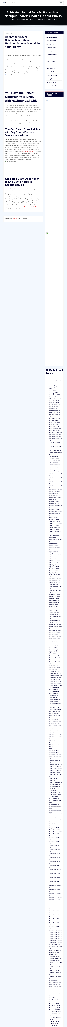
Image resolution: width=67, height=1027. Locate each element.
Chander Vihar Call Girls (55, 683)
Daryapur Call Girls (54, 750)
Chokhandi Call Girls (54, 719)
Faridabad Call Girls (54, 952)
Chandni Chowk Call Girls (55, 685)
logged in (14, 218)
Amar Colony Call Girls (54, 412)
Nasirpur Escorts (34, 57)
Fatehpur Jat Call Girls (54, 960)
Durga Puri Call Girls (54, 828)
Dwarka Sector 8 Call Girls (55, 940)
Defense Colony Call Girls (55, 770)
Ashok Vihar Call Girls (54, 472)
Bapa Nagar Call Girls (54, 573)
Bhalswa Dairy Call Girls (55, 624)
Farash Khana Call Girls (55, 950)
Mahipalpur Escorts (51, 54)
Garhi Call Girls (52, 998)
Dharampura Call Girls (54, 798)
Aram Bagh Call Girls (54, 456)
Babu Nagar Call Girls (54, 527)
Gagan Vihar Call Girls (54, 984)
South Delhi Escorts (51, 37)
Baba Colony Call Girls (54, 521)
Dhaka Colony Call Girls (55, 792)
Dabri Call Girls (52, 733)
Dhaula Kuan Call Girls (54, 804)
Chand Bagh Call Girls (54, 679)
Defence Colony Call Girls (55, 766)
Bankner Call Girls (53, 571)
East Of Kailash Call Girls (55, 944)
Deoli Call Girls (52, 780)
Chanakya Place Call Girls (55, 675)
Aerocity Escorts (50, 79)
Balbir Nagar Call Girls (54, 561)
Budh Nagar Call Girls (54, 656)
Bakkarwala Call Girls (54, 557)
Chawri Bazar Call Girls (54, 695)
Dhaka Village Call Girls (55, 794)
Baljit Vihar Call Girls (54, 567)
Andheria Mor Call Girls (55, 434)
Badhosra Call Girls (54, 535)
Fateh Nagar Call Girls (54, 956)
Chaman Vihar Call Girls (55, 673)
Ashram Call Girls (53, 493)
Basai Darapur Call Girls (55, 578)
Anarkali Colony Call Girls (55, 432)
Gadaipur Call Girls (53, 980)
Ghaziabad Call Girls (54, 1021)
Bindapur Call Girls (53, 648)
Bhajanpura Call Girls (54, 620)
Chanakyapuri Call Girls (55, 677)
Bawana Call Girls (53, 584)
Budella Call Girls (53, 654)
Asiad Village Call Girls (54, 495)
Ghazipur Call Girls (53, 1023)
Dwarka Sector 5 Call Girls (55, 934)
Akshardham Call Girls (54, 401)
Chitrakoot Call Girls (54, 713)
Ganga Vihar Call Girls (54, 992)
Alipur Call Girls (53, 408)
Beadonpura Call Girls (54, 594)
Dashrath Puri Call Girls (55, 754)
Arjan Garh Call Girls (54, 458)
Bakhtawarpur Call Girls (55, 555)
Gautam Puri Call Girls (54, 1010)
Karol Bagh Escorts (51, 61)
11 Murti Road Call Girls (55, 379)
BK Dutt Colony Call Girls (55, 650)
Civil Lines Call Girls (54, 723)
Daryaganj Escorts (51, 82)
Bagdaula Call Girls (53, 543)
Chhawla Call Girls (53, 701)
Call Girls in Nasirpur (28, 151)
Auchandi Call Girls (54, 501)
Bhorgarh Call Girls (54, 644)
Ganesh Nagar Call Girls (55, 990)
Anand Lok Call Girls (54, 424)
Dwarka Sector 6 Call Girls (55, 936)
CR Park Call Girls (53, 729)
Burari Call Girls (53, 669)
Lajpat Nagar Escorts (52, 58)
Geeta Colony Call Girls (55, 1011)
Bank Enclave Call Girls (54, 569)
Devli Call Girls (52, 790)
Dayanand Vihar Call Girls (55, 764)
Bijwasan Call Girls (53, 646)
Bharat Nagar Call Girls (55, 630)
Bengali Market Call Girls (55, 602)
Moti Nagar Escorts (51, 51)
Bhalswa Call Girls (53, 622)
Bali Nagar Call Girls (54, 563)
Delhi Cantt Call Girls (54, 778)
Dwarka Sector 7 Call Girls (55, 938)
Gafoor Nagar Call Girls (55, 982)
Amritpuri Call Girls (54, 420)
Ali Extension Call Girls (54, 404)
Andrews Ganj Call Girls (55, 436)
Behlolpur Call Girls (54, 600)
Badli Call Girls (52, 537)
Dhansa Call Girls (53, 796)
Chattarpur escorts (51, 75)
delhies (7, 52)
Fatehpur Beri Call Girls (55, 958)
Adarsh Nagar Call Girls (55, 385)
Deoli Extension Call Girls (55, 782)
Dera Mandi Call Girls (54, 784)
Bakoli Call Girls (53, 559)
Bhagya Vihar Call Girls (54, 614)
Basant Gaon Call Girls (54, 580)
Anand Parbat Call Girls (55, 428)
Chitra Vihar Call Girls (54, 711)
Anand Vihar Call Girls (54, 430)
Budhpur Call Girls (53, 665)
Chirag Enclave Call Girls (55, 709)
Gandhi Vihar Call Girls (54, 988)
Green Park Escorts (51, 65)
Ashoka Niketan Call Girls (55, 489)
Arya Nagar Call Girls (54, 462)
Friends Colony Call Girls (55, 970)
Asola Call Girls (52, 499)
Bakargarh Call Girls (54, 553)
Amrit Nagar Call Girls (54, 418)
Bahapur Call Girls (53, 545)
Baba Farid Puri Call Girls (55, 523)
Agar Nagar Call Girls (54, 393)
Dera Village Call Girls (54, 786)
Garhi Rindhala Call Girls (55, 1006)
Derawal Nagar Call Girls (55, 788)
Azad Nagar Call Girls (54, 509)
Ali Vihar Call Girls (53, 406)
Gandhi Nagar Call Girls (55, 986)
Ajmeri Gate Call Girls (54, 397)
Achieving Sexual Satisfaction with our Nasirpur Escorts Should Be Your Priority (37, 19)
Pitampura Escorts (51, 47)
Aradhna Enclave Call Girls (55, 450)
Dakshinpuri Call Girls (54, 745)
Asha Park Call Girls (54, 468)
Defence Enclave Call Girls (55, 768)
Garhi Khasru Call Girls (54, 1004)
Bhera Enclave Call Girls (55, 636)
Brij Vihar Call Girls (53, 652)
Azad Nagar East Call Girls (55, 511)
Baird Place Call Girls (54, 551)
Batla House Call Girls (54, 582)
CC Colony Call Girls (54, 671)
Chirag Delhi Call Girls (54, 707)
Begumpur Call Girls (54, 598)
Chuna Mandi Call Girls (55, 721)
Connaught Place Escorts (53, 72)
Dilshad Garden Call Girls (55, 818)
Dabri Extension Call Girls (55, 735)
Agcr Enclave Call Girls (54, 395)
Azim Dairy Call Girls (54, 519)
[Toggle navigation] (61, 3)
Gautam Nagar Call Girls (55, 1008)
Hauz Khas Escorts (51, 40)
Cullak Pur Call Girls (54, 731)
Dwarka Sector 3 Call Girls (55, 930)
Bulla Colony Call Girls (54, 667)
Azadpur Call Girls (53, 517)
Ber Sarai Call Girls (53, 604)
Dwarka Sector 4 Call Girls (55, 932)
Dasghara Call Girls (54, 752)
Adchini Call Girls (53, 391)
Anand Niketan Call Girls (55, 426)
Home (12, 19)
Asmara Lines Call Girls (55, 497)
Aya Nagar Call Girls (54, 503)
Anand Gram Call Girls (54, 422)
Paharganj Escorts (51, 86)
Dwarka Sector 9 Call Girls (55, 942)
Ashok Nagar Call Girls (54, 470)
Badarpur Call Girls (54, 529)
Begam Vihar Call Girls (54, 596)
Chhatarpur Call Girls (54, 699)
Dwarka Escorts (50, 68)
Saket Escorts (50, 44)
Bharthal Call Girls (53, 634)
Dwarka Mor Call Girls (54, 830)
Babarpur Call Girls (54, 525)
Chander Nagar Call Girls (55, 681)
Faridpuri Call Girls (53, 954)
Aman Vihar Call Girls (54, 410)
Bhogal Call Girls (53, 642)
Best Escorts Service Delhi (31, 207)
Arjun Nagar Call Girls (54, 460)
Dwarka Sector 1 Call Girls (55, 832)
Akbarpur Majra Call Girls (55, 399)
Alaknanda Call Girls (54, 402)
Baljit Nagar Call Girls (54, 565)
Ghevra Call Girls (53, 1025)
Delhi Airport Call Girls (54, 772)
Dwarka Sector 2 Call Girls (55, 897)
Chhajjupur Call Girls (54, 697)
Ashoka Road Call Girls (54, 491)
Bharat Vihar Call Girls (54, 632)
